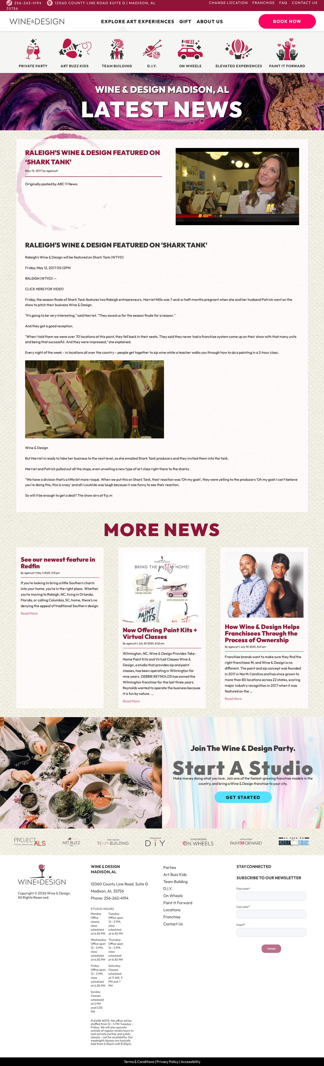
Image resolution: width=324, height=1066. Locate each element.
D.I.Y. (167, 888)
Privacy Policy (167, 1061)
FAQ (283, 2)
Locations (172, 909)
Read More (29, 613)
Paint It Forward (177, 902)
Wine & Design (80, 305)
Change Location (228, 2)
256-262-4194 (28, 3)
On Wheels (173, 895)
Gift (185, 21)
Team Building (175, 881)
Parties (169, 867)
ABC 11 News (67, 184)
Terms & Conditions (139, 1061)
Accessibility (190, 1061)
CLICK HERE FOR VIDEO (44, 289)
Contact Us (305, 2)
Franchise (263, 2)
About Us (210, 21)
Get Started (243, 797)
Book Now (287, 21)
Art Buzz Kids (175, 874)
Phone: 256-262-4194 (109, 898)
